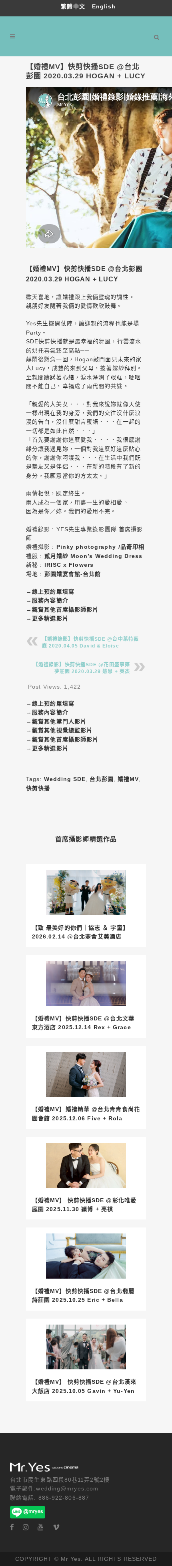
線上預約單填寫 (53, 591)
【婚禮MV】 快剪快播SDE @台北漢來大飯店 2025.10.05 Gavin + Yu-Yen (84, 1386)
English (104, 6)
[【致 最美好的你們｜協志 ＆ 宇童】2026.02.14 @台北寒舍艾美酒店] (86, 892)
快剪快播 (38, 788)
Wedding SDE (65, 779)
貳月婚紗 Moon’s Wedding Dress (93, 556)
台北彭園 (102, 779)
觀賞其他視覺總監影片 (62, 730)
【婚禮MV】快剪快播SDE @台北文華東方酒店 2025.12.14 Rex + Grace (83, 1022)
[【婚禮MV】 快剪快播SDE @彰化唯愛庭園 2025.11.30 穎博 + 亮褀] (86, 1165)
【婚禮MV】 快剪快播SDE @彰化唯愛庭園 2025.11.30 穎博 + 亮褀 (84, 1204)
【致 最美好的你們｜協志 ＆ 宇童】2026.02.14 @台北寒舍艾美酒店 (80, 932)
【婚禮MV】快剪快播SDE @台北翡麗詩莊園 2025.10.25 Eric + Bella (83, 1295)
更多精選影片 (50, 618)
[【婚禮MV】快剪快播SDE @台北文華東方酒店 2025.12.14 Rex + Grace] (86, 983)
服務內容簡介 (50, 600)
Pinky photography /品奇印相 (100, 547)
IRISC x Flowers (69, 565)
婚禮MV (128, 779)
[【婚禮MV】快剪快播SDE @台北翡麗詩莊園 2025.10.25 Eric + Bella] (86, 1256)
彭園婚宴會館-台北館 (72, 574)
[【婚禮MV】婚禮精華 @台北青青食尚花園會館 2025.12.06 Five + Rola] (86, 1074)
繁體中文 (74, 6)
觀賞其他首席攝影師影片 (65, 609)
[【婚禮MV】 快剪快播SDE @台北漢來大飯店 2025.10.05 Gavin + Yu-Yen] (86, 1347)
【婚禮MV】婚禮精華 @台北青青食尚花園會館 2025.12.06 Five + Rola (86, 1113)
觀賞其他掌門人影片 (59, 721)
